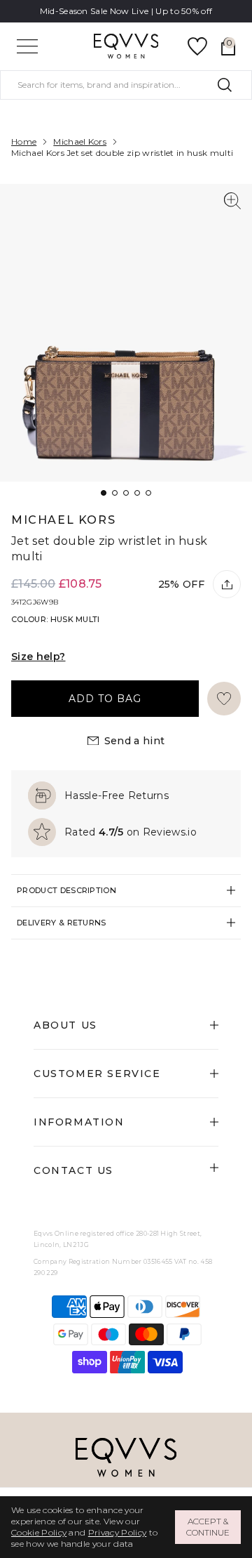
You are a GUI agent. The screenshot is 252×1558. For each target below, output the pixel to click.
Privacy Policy (117, 1532)
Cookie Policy (38, 1532)
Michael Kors (79, 141)
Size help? (38, 656)
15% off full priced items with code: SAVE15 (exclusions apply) (126, 16)
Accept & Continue (208, 1527)
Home (23, 141)
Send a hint (134, 740)
